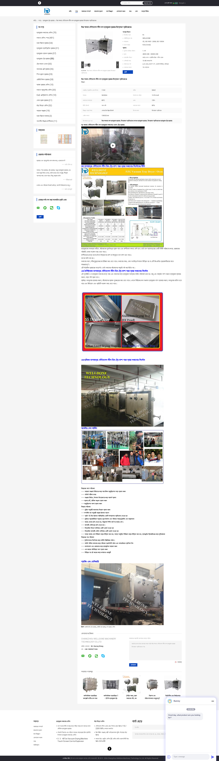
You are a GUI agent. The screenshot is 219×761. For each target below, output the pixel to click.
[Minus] (212, 701)
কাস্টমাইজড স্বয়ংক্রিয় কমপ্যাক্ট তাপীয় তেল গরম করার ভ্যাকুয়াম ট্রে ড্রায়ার (90, 697)
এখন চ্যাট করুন (168, 3)
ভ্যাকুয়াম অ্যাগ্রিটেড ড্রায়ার (46, 48)
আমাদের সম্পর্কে (85, 11)
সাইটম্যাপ (36, 745)
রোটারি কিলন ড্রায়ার (43, 79)
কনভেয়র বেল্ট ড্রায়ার (43, 69)
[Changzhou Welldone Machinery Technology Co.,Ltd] (47, 11)
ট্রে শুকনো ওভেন (42, 64)
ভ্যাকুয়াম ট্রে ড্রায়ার (48, 20)
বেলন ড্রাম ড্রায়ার (42, 100)
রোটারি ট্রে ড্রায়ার (101, 627)
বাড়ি (70, 11)
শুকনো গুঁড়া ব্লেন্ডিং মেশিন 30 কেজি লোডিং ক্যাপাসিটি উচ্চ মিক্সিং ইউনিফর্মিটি (112, 740)
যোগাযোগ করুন (121, 11)
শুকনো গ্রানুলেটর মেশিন (44, 90)
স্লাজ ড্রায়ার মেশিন (43, 84)
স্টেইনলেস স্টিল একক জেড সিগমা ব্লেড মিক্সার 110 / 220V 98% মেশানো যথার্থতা (111, 727)
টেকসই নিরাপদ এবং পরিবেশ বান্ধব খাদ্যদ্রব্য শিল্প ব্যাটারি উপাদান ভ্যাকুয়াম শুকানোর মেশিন (74, 733)
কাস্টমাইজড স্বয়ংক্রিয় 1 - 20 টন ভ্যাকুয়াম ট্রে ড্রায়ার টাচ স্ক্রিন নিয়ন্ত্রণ (111, 697)
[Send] (213, 757)
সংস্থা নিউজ (145, 11)
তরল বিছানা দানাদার (43, 116)
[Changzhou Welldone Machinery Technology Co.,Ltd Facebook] (39, 3)
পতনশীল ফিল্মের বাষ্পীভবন (45, 121)
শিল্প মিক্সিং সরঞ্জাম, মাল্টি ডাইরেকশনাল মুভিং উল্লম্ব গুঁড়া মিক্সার (111, 733)
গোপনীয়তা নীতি (66, 758)
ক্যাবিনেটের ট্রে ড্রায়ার (90, 627)
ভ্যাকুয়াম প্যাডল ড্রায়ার (44, 53)
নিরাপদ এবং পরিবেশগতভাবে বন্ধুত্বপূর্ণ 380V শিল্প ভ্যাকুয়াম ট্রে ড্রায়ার (152, 697)
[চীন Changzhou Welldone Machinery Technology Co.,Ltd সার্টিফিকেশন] (43, 139)
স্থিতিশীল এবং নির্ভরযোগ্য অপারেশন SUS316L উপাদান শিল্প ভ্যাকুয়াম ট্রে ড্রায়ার (172, 697)
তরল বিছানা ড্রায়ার (43, 43)
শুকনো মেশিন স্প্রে (43, 38)
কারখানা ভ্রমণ (98, 11)
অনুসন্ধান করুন (147, 3)
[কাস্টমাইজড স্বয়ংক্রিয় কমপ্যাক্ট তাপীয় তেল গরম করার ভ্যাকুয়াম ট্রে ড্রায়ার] (90, 684)
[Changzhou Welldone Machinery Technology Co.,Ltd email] (40, 207)
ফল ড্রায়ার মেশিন (110, 627)
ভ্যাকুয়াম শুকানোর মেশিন (44, 32)
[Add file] (169, 757)
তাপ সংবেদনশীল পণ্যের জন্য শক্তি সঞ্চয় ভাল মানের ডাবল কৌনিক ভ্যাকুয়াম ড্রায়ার (74, 727)
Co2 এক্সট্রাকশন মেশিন (44, 95)
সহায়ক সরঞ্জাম (41, 110)
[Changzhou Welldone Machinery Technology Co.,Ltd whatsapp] (46, 207)
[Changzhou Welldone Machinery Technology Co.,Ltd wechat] (53, 207)
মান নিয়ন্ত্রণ (109, 11)
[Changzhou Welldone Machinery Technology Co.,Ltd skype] (60, 207)
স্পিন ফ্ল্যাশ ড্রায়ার (42, 74)
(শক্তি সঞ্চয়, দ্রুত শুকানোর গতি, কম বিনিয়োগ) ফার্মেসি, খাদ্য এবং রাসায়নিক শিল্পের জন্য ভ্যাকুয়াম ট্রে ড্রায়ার (131, 697)
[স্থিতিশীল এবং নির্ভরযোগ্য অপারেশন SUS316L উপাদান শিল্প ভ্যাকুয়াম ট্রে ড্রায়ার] (173, 684)
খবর (130, 11)
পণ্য (76, 11)
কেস (136, 11)
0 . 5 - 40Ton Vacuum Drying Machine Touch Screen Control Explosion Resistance (73, 740)
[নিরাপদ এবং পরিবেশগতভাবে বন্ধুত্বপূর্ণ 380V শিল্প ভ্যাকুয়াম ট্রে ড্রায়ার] (152, 684)
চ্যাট (125, 72)
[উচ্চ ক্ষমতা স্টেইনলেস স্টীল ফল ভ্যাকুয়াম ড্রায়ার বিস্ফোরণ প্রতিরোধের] (99, 45)
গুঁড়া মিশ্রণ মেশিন (42, 105)
